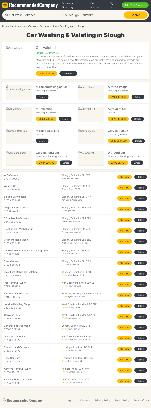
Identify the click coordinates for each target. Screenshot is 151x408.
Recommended (33, 5)
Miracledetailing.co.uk (51, 87)
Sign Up (71, 400)
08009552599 (46, 119)
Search (136, 15)
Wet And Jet (116, 152)
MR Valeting (44, 109)
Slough (81, 26)
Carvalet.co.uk (118, 131)
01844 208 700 (46, 163)
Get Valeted (46, 47)
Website (68, 73)
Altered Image (118, 87)
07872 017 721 (118, 163)
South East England (63, 26)
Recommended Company (25, 400)
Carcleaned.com (47, 152)
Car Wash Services (38, 26)
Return (122, 400)
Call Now (124, 177)
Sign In (112, 5)
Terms (141, 400)
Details (42, 97)
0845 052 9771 (46, 73)
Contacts (85, 400)
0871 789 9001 (118, 119)
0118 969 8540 (118, 97)
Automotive (18, 26)
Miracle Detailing (47, 131)
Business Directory (68, 5)
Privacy (103, 400)
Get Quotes (94, 5)
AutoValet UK (117, 109)
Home (5, 26)
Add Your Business (135, 5)
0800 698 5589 (119, 141)
